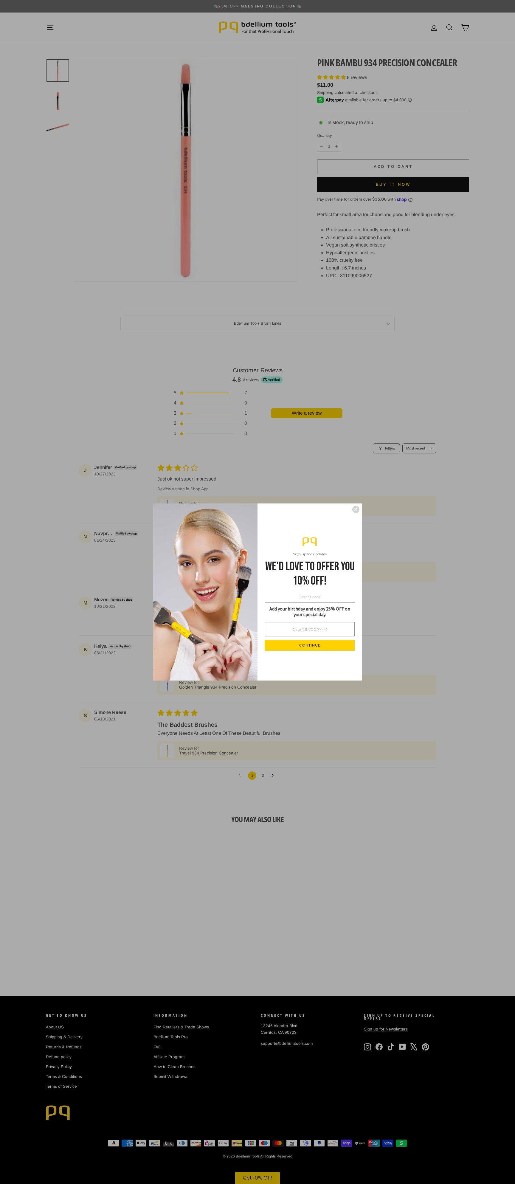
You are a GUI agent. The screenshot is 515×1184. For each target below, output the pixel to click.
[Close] (355, 509)
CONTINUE (310, 645)
